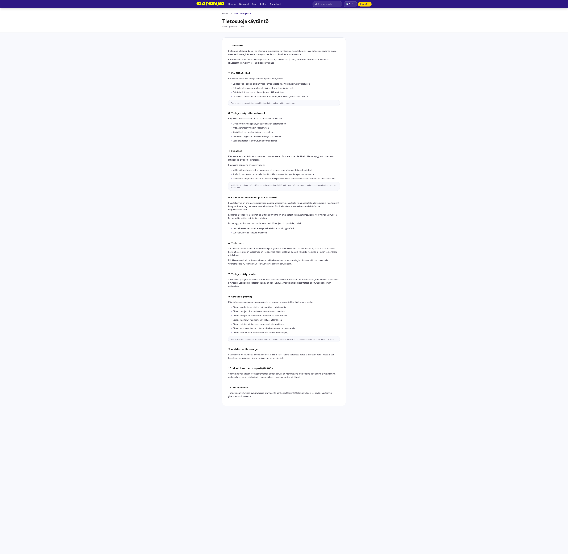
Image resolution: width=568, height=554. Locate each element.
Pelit (254, 4)
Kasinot (232, 4)
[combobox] (327, 4)
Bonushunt (275, 4)
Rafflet (263, 4)
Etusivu (225, 13)
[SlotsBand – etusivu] (210, 4)
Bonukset (244, 4)
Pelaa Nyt (364, 4)
